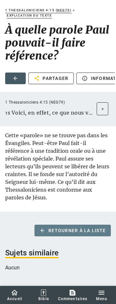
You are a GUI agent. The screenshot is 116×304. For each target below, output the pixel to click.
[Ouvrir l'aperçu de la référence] (102, 108)
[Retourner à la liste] (15, 78)
